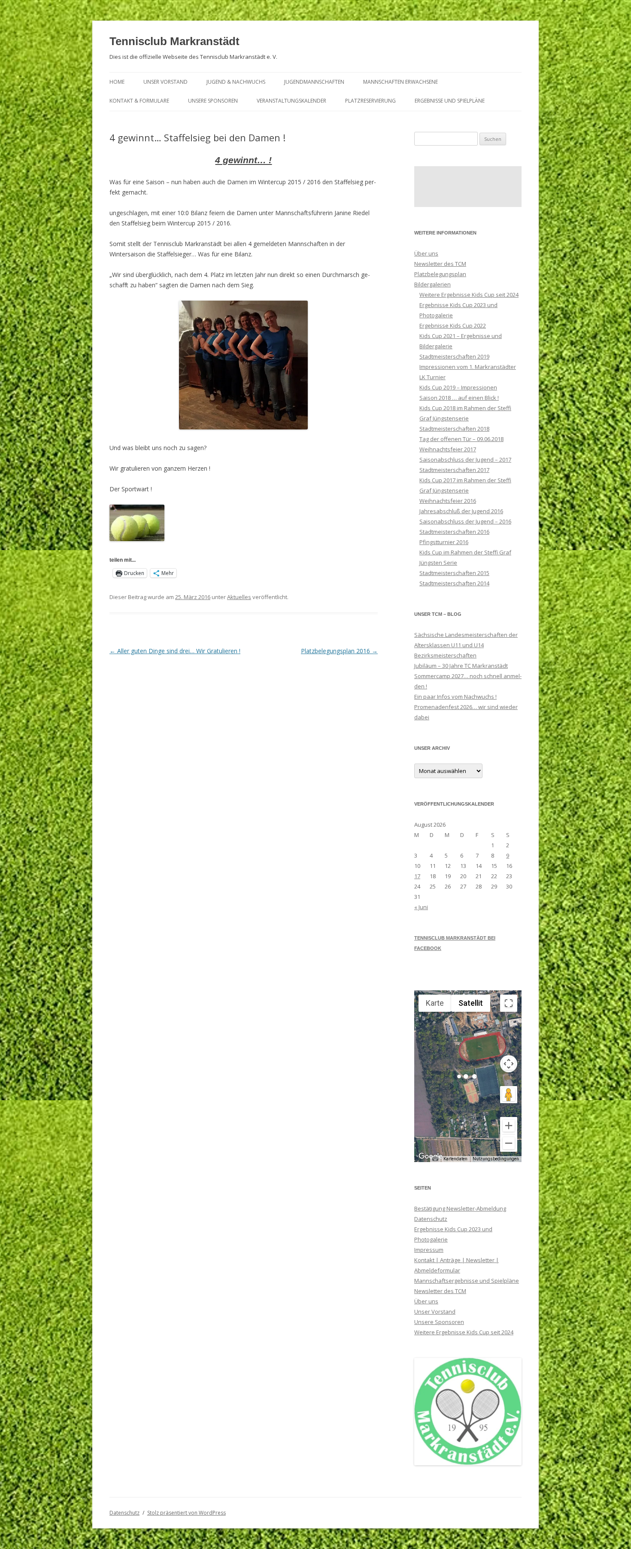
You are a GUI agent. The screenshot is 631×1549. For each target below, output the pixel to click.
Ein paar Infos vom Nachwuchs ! (455, 696)
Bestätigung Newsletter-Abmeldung (460, 1208)
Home (116, 81)
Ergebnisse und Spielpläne (450, 100)
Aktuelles (239, 597)
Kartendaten (455, 1158)
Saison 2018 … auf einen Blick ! (459, 398)
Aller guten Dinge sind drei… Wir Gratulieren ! (174, 651)
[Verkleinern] (508, 1143)
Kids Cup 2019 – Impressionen (458, 387)
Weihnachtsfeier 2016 (447, 501)
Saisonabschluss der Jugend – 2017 (465, 459)
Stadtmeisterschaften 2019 (454, 356)
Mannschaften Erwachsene (400, 81)
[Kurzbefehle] (435, 1159)
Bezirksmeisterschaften (445, 655)
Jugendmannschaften (314, 81)
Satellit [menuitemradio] (470, 1002)
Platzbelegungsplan (440, 274)
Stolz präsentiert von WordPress (186, 1512)
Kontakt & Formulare (139, 100)
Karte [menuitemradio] (435, 1002)
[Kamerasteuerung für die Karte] (508, 1063)
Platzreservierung (370, 100)
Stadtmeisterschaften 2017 (454, 470)
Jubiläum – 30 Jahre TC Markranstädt (461, 666)
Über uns (426, 253)
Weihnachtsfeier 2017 (447, 449)
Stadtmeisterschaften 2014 (454, 583)
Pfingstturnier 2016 (443, 542)
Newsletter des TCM (440, 264)
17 (417, 876)
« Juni (421, 907)
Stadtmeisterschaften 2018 (454, 428)
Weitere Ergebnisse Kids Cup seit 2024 (469, 294)
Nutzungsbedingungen (496, 1158)
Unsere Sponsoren (213, 100)
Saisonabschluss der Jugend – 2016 (465, 521)
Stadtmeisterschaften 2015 (454, 573)
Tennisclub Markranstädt (174, 41)
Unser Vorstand (165, 81)
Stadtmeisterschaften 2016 (454, 532)
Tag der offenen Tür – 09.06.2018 (461, 439)
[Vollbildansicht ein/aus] (508, 1003)
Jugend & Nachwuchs (235, 81)
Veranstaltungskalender (291, 100)
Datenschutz (430, 1219)
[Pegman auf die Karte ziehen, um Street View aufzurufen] (508, 1094)
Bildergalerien (432, 284)
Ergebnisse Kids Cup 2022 (452, 325)
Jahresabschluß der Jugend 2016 (461, 511)
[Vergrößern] (508, 1125)
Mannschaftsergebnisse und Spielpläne (466, 1280)
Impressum (428, 1250)
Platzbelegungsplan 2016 (339, 651)
